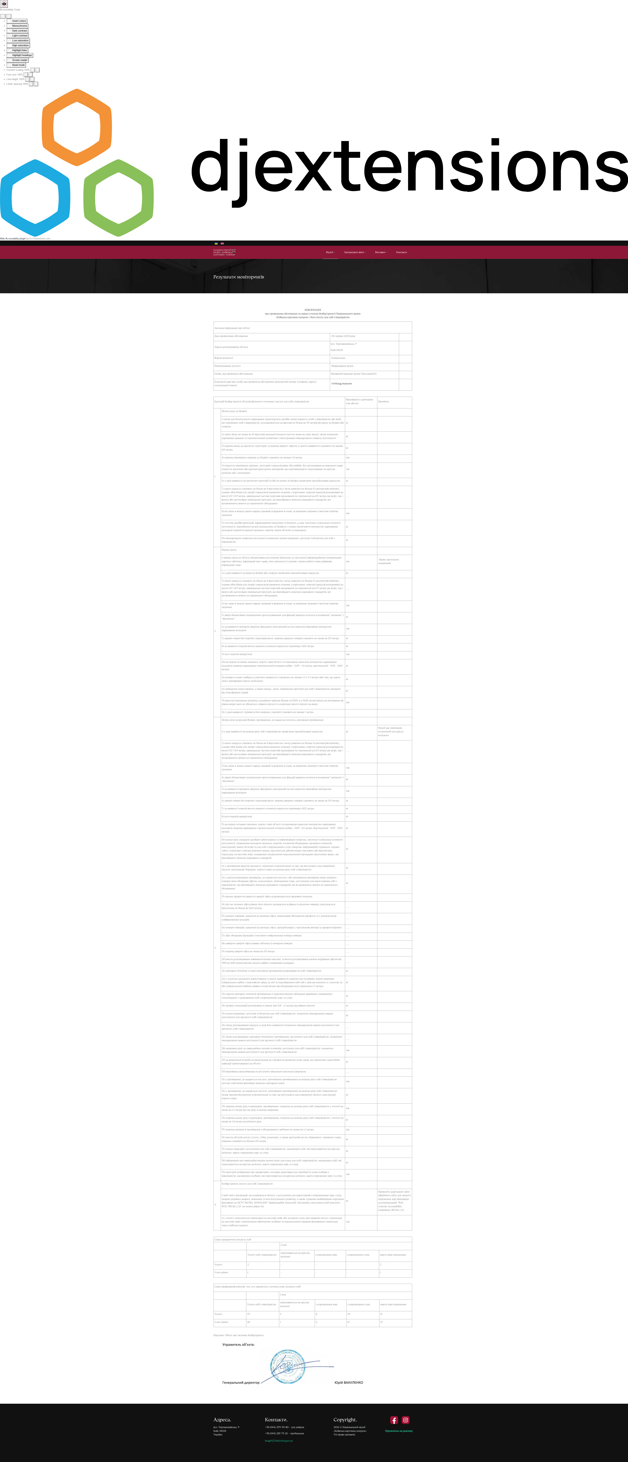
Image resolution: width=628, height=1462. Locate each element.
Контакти (401, 252)
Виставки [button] (380, 252)
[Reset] (3, 16)
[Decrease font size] (26, 74)
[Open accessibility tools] (4, 4)
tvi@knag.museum (341, 383)
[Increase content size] (37, 70)
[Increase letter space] (36, 84)
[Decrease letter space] (31, 84)
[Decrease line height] (27, 79)
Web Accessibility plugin (13, 238)
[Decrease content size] (32, 70)
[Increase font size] (30, 74)
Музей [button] (329, 252)
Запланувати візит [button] (354, 252)
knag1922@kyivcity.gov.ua (279, 1440)
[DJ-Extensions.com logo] (314, 162)
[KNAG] (226, 252)
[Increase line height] (32, 79)
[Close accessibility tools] (8, 16)
